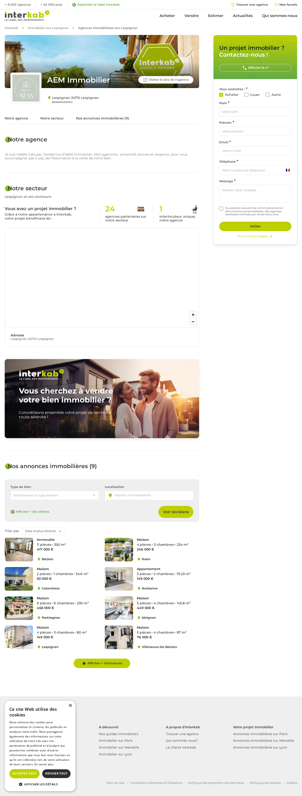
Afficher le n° (258, 67)
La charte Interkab (181, 747)
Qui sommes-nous (279, 15)
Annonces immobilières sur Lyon (260, 747)
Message (226, 181)
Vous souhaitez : (232, 89)
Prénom (225, 122)
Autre (276, 95)
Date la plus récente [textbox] (40, 531)
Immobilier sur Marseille (119, 747)
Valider (255, 226)
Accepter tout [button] (25, 773)
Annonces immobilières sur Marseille (263, 740)
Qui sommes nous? (182, 740)
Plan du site (115, 783)
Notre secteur (52, 118)
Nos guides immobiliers (118, 734)
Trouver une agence (182, 734)
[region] (102, 277)
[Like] (28, 543)
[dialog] (40, 746)
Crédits (291, 783)
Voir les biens (176, 512)
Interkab (11, 28)
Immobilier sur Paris (116, 740)
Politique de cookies (265, 783)
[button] (40, 784)
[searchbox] (137, 495)
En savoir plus (44, 764)
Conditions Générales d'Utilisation (156, 783)
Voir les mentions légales (253, 236)
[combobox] (149, 495)
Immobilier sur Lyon (115, 754)
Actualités (243, 15)
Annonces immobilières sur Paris (260, 734)
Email (223, 142)
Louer (255, 95)
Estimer (215, 15)
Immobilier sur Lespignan (48, 28)
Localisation (114, 487)
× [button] (70, 705)
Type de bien (20, 487)
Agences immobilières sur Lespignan (108, 28)
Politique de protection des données (216, 783)
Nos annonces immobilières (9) (102, 118)
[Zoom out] (193, 321)
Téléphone (227, 161)
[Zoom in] (193, 314)
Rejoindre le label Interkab (98, 4)
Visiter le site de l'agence (169, 79)
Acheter (167, 15)
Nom (223, 103)
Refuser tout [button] (56, 773)
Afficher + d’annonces (104, 663)
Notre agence (16, 118)
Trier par (12, 531)
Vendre (192, 15)
